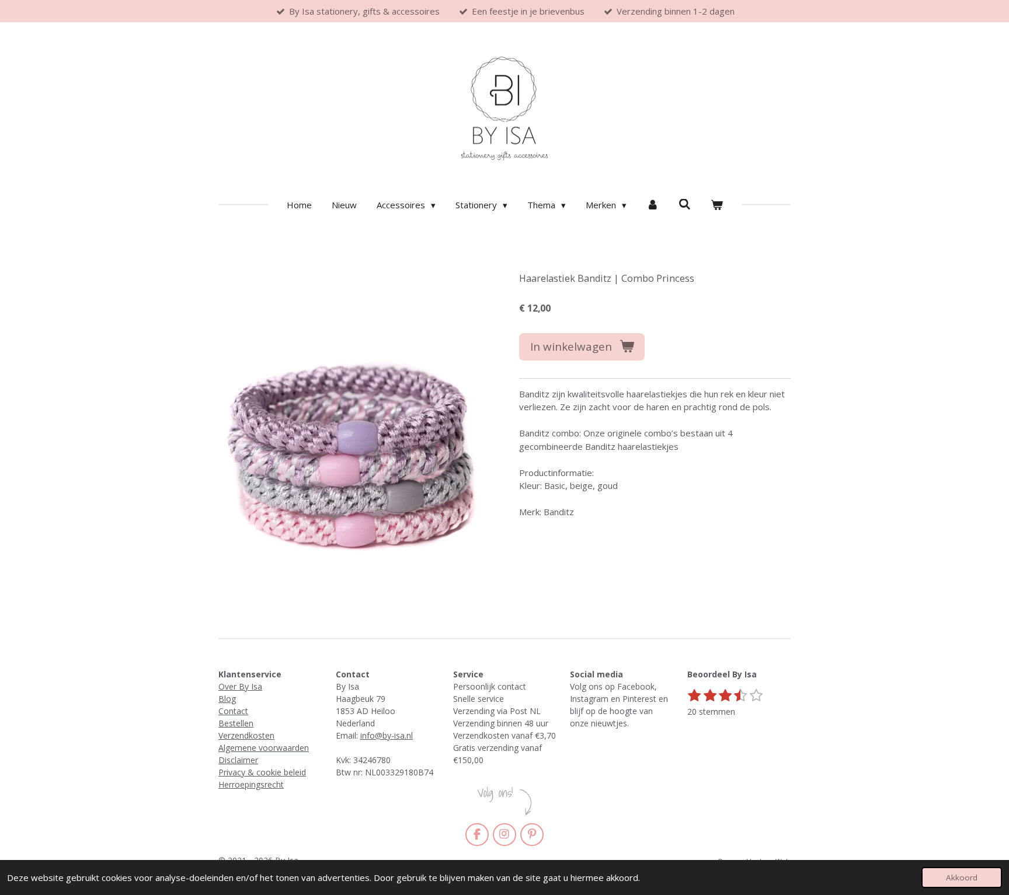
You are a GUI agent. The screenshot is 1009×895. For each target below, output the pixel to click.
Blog (227, 698)
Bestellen (235, 723)
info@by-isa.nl (386, 735)
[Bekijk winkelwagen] (717, 205)
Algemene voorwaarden (263, 747)
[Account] (652, 205)
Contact (233, 710)
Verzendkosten (246, 735)
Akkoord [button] (961, 877)
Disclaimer (238, 759)
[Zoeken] (684, 204)
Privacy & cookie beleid (262, 772)
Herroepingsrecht (251, 784)
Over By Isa (240, 686)
